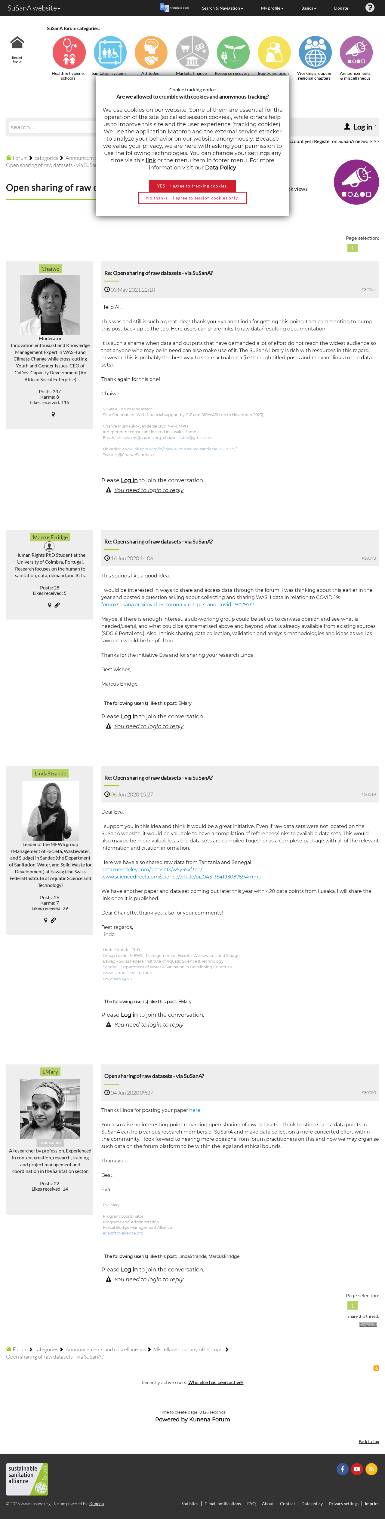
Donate (341, 8)
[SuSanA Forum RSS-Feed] (372, 1468)
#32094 (369, 289)
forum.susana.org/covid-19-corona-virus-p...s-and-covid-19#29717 (177, 604)
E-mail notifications (223, 1503)
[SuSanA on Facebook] (343, 1468)
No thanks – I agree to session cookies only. (192, 197)
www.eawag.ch (117, 978)
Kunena (96, 1503)
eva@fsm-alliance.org (123, 1233)
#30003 (369, 1092)
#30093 (369, 558)
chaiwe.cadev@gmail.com (188, 437)
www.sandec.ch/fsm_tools (127, 972)
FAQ (251, 1503)
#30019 (369, 794)
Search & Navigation (221, 8)
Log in (129, 480)
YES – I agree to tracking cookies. (192, 185)
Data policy (312, 1503)
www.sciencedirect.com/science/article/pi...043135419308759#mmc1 (182, 877)
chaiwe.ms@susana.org (139, 437)
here (194, 1110)
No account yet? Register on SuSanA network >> (329, 141)
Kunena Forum (209, 1419)
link (151, 160)
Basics (307, 8)
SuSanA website (32, 7)
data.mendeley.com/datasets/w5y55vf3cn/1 (152, 869)
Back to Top (369, 1441)
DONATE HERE (361, 1484)
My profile (270, 8)
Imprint (372, 1503)
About (268, 1503)
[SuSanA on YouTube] (358, 1468)
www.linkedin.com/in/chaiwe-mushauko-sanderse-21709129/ (179, 449)
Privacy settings (344, 1503)
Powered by (171, 1419)
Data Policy (220, 167)
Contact (287, 1503)
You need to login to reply (148, 490)
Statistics (189, 1503)
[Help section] (370, 8)
